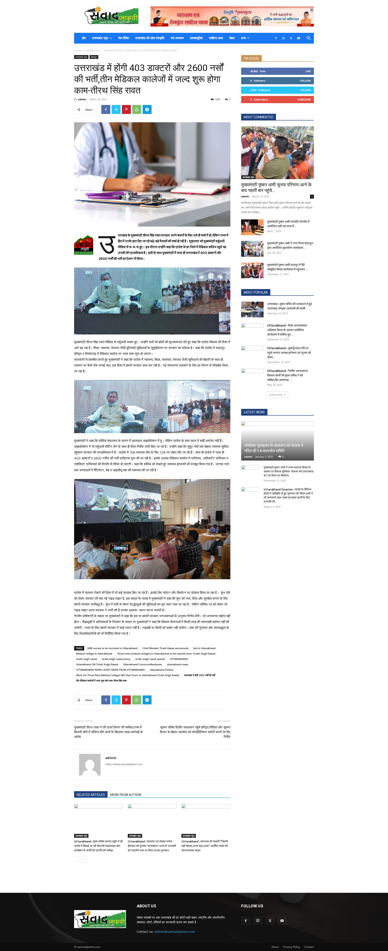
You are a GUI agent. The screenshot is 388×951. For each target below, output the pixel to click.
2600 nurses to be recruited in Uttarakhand (112, 648)
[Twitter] (291, 38)
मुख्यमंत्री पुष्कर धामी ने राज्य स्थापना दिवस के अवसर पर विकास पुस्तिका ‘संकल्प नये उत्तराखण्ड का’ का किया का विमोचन (288, 471)
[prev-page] (77, 859)
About (275, 947)
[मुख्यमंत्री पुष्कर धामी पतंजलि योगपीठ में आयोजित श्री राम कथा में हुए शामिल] (252, 227)
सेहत (232, 38)
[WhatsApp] (136, 109)
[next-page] (84, 859)
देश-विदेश (123, 38)
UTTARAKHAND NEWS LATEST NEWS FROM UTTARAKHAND (110, 669)
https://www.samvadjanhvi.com (124, 764)
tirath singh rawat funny (116, 659)
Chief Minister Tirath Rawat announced (165, 648)
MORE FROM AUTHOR (125, 795)
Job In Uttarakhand (204, 648)
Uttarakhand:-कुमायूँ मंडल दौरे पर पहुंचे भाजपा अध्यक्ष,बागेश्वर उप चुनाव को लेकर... (289, 352)
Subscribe (304, 99)
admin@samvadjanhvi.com (174, 931)
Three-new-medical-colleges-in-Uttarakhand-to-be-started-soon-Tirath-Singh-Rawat (166, 653)
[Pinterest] (126, 109)
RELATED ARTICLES (91, 795)
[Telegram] (147, 109)
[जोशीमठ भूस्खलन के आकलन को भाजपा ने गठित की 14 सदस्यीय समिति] (277, 441)
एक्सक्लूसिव (196, 38)
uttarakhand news (177, 664)
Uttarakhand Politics (162, 669)
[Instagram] (283, 38)
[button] (308, 38)
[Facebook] (275, 38)
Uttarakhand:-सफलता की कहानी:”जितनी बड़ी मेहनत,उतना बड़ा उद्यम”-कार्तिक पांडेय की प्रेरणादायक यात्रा (204, 846)
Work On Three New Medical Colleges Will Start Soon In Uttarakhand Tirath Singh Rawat (127, 675)
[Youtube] (298, 38)
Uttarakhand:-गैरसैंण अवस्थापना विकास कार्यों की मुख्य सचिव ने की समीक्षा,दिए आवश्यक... (287, 375)
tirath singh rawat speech (150, 659)
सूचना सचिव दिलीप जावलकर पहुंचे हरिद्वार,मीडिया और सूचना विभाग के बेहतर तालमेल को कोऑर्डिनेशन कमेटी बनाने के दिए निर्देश (195, 732)
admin (82, 99)
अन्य (243, 38)
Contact (309, 947)
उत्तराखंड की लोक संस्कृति (149, 38)
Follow (305, 80)
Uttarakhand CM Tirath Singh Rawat (97, 664)
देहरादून (94, 56)
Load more (276, 394)
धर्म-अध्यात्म (177, 38)
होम (84, 38)
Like (308, 71)
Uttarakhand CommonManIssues (142, 664)
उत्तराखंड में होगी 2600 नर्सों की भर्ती (199, 675)
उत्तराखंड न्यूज (100, 38)
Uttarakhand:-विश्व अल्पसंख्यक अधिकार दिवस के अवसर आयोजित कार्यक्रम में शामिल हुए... (287, 330)
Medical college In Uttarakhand (94, 653)
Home (78, 50)
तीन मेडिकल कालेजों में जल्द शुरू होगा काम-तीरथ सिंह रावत (101, 680)
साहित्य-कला (216, 38)
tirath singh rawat (86, 659)
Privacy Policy (291, 947)
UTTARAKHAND (179, 659)
